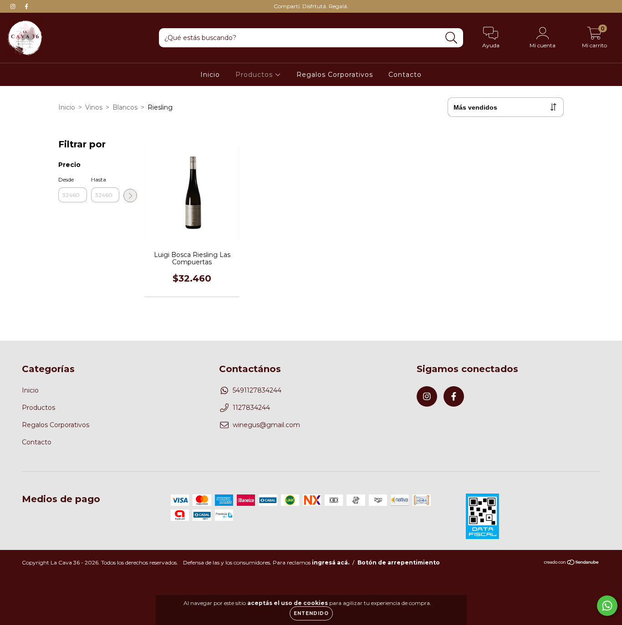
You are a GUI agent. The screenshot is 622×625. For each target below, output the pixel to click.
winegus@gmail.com (266, 425)
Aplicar (130, 195)
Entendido (311, 613)
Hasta (98, 179)
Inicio (210, 75)
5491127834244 (257, 390)
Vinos (93, 107)
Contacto (405, 75)
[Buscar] (451, 38)
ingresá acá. (330, 562)
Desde (66, 179)
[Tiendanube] (571, 563)
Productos (255, 75)
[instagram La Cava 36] (13, 6)
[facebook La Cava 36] (26, 6)
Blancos (125, 107)
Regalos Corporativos (334, 75)
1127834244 (251, 407)
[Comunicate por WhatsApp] (607, 605)
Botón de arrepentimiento (398, 562)
